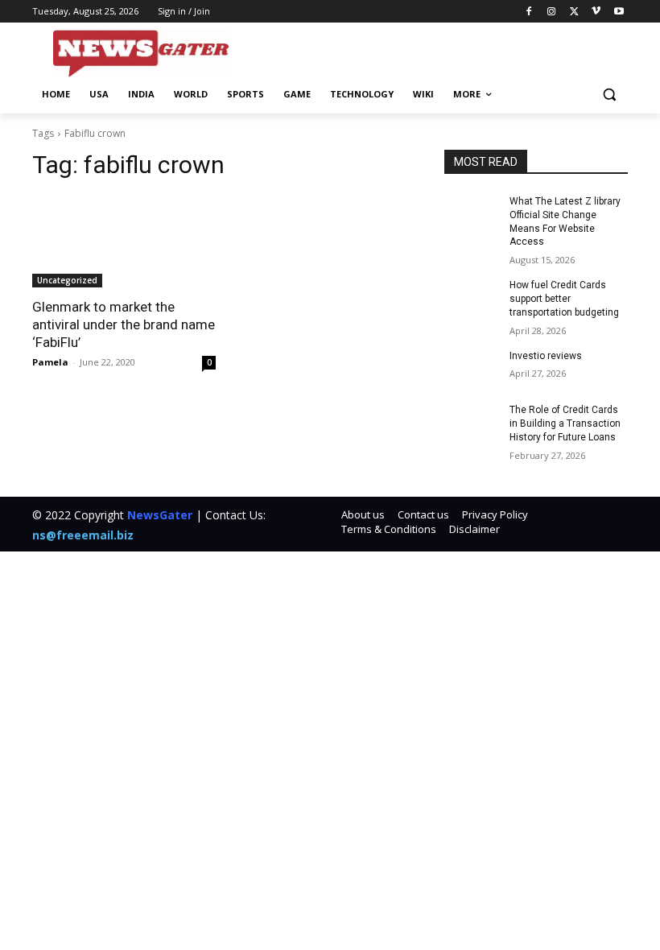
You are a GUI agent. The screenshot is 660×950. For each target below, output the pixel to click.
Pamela (50, 362)
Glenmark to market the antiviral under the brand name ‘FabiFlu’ (123, 324)
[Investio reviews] (471, 368)
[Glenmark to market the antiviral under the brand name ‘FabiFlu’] (124, 241)
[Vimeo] (596, 11)
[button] (609, 95)
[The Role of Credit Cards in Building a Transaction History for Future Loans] (471, 422)
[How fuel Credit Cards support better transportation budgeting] (471, 298)
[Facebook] (529, 11)
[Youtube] (618, 11)
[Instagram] (551, 11)
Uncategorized (67, 280)
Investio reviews (545, 355)
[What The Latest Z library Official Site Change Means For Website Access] (471, 214)
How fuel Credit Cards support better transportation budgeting (564, 298)
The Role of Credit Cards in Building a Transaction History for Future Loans (565, 423)
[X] (574, 11)
